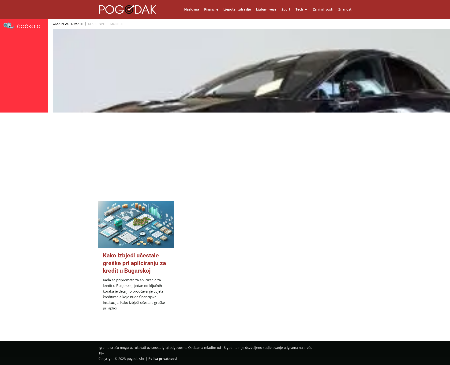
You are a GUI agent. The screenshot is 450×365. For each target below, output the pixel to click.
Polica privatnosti (162, 358)
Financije (211, 9)
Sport (285, 9)
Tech (299, 9)
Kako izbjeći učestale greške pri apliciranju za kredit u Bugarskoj (134, 263)
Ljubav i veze (266, 9)
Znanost (345, 9)
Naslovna (191, 9)
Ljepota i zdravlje (237, 9)
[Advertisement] (225, 149)
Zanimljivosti (323, 9)
